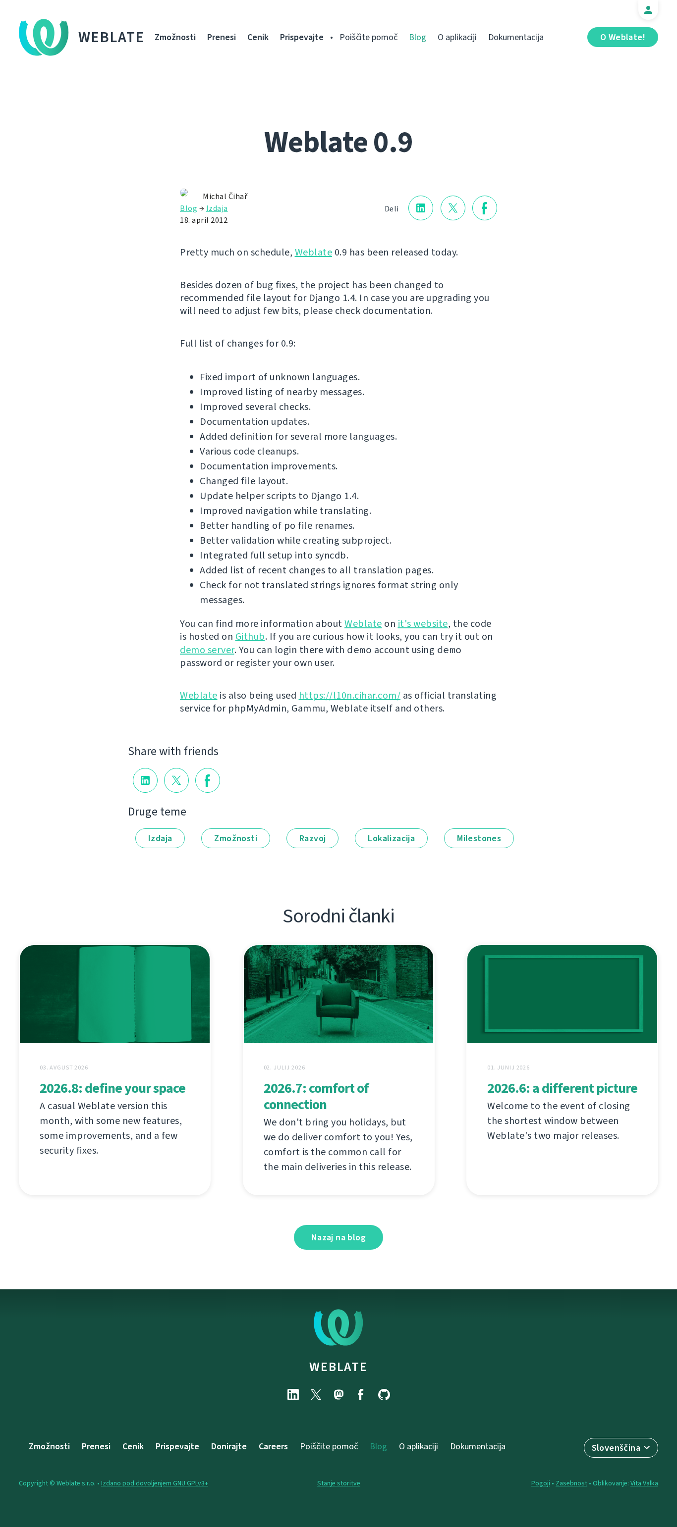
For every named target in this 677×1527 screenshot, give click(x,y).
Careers (273, 1446)
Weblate (111, 37)
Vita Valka (644, 1483)
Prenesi (221, 37)
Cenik (258, 37)
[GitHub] (384, 1394)
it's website (423, 623)
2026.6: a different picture (562, 1088)
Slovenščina (616, 1448)
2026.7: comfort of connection (316, 1096)
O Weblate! (622, 37)
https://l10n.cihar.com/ (350, 695)
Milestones (479, 838)
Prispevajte (302, 37)
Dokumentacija (516, 37)
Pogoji (540, 1483)
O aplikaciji (457, 37)
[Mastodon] (338, 1394)
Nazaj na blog (338, 1237)
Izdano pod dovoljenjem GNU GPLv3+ (154, 1483)
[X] (315, 1394)
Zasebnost (571, 1483)
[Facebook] (361, 1394)
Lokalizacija (391, 838)
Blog (417, 37)
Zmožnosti (175, 37)
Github (250, 636)
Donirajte (229, 1446)
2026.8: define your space (112, 1088)
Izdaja (217, 208)
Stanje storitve (338, 1483)
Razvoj (312, 838)
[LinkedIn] (292, 1394)
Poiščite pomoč (368, 37)
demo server (207, 650)
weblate (338, 1366)
